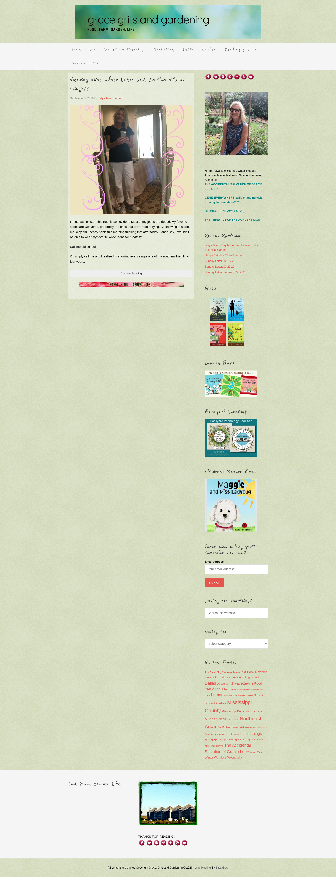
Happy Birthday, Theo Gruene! (223, 255)
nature (236, 720)
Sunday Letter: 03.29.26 (219, 266)
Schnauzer (220, 734)
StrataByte (222, 867)
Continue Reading (131, 273)
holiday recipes (257, 689)
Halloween (227, 689)
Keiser (241, 695)
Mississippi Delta (233, 711)
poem (264, 727)
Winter (209, 757)
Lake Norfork (255, 695)
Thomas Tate (254, 752)
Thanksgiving (217, 746)
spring (209, 739)
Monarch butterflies (254, 712)
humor (217, 695)
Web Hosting (203, 867)
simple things (251, 733)
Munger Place (215, 719)
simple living (232, 734)
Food (258, 683)
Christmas (222, 677)
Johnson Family (230, 695)
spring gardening (225, 739)
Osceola (257, 727)
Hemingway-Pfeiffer (241, 689)
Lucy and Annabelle (215, 703)
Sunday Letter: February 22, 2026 (225, 272)
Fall (231, 683)
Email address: (215, 561)
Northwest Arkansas (239, 727)
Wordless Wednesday (228, 757)
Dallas (210, 683)
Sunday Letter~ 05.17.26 (220, 261)
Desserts (222, 683)
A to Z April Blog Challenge (218, 672)
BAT (244, 672)
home (207, 695)
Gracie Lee (212, 689)
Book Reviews (257, 672)
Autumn (237, 672)
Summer (242, 739)
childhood (209, 677)
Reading (209, 734)
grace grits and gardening (168, 22)
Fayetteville (244, 683)
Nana (229, 719)
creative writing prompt (245, 677)
